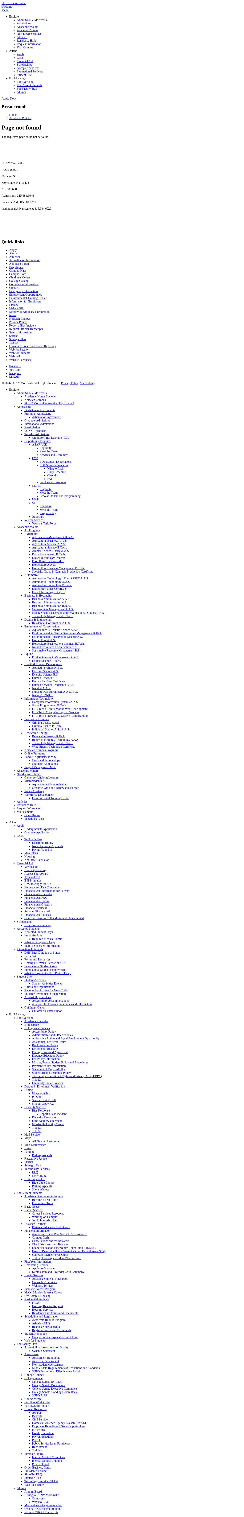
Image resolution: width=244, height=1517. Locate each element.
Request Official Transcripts (26, 329)
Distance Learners (35, 1223)
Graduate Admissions (37, 420)
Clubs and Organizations (39, 987)
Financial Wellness (35, 908)
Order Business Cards (37, 1467)
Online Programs (34, 753)
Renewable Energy (35, 732)
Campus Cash (40, 1237)
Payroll (36, 1440)
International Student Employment (45, 969)
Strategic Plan (17, 339)
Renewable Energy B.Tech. (48, 736)
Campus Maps (17, 270)
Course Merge (33, 1398)
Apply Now (9, 98)
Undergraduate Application (40, 829)
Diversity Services (35, 1107)
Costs (20, 57)
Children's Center (19, 277)
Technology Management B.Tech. (52, 616)
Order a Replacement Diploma (42, 1508)
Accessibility (87, 383)
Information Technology (39, 698)
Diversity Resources (44, 1117)
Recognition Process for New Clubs (46, 990)
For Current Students (29, 85)
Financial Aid (25, 61)
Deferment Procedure (45, 1048)
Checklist (53, 475)
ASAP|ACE (39, 444)
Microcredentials (34, 781)
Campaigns (39, 1498)
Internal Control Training (47, 1460)
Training (37, 1450)
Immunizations (33, 935)
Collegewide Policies (37, 1028)
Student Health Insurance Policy (51, 1072)
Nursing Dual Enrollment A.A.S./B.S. (55, 691)
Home (13, 114)
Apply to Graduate (43, 1268)
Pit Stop (37, 1096)
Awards (36, 1412)
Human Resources (35, 1409)
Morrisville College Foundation (43, 1505)
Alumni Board (33, 1491)
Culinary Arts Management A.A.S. (53, 609)
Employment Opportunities (25, 294)
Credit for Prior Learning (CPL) (51, 437)
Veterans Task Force (44, 523)
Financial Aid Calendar (38, 894)
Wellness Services (43, 1285)
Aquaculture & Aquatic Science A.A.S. (55, 629)
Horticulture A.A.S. (44, 564)
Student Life (24, 74)
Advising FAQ (41, 1323)
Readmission (32, 427)
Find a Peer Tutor (42, 1203)
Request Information (29, 44)
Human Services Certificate (48, 681)
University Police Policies (47, 1083)
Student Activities (35, 980)
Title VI (36, 1131)
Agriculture (31, 533)
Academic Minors (27, 30)
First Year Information (37, 1261)
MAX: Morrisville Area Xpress (43, 1292)
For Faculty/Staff (27, 88)
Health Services (33, 1275)
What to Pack (55, 468)
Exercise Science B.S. (45, 674)
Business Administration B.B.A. (51, 605)
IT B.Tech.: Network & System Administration (60, 715)
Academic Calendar (36, 1021)
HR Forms (38, 1429)
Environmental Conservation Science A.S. (57, 636)
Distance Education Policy (48, 1055)
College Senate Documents (48, 1385)
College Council (34, 1374)
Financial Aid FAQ (35, 897)
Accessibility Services (37, 997)
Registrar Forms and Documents (51, 1330)
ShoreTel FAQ (33, 1474)
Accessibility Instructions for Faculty (46, 1347)
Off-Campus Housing (37, 1295)
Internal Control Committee (48, 1457)
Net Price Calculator (36, 859)
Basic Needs (31, 1206)
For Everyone (25, 81)
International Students (30, 71)
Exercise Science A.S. (45, 671)
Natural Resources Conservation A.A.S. (56, 647)
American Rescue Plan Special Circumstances (59, 1234)
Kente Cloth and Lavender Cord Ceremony (58, 1271)
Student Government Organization (45, 993)
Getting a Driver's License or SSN (45, 962)
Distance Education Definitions (51, 1227)
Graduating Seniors (36, 1265)
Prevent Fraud (40, 1464)
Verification (31, 866)
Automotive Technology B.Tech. (52, 585)
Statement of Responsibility (48, 1069)
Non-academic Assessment (48, 1364)
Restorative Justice (35, 1158)
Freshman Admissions (37, 413)
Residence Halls (26, 40)
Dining (28, 1090)
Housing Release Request (47, 1306)
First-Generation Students (39, 410)
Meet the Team (49, 451)
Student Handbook (35, 1333)
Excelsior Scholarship (37, 925)
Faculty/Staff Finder (36, 1405)
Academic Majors (27, 26)
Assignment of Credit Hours (49, 1041)
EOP (35, 458)
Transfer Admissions (36, 434)
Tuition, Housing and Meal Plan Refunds (56, 1258)
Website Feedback (20, 359)
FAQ (50, 478)
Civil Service (40, 1419)
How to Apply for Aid (37, 884)
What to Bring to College (39, 942)
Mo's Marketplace (35, 1144)
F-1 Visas (30, 956)
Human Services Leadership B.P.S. (53, 684)
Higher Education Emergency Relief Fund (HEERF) (64, 1247)
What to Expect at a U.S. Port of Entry (47, 973)
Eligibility (45, 448)
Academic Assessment (45, 1361)
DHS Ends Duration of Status (42, 952)
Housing (29, 856)
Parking (29, 1151)
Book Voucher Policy (45, 1045)
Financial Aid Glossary (38, 904)
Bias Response (41, 1110)
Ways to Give (40, 1501)
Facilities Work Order (37, 1402)
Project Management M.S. (40, 767)
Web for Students (19, 353)
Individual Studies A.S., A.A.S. (51, 729)
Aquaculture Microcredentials (50, 784)
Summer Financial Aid (37, 911)
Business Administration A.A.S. (51, 599)
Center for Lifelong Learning (41, 777)
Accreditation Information (24, 260)
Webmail (14, 356)
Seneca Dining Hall (44, 1100)
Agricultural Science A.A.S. (49, 544)
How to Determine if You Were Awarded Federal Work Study (69, 1251)
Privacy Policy (18, 322)
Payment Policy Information (49, 1065)
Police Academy (34, 791)
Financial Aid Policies (37, 914)
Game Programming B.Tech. (49, 705)
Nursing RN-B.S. (42, 695)
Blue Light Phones (43, 1182)
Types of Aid (32, 877)
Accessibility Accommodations (50, 1000)
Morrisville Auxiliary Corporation (29, 311)
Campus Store (17, 274)
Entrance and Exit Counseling (42, 887)
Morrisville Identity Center (48, 1124)
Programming (48, 513)
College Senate (33, 1378)
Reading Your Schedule (46, 1326)
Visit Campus (25, 47)
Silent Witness (40, 1189)
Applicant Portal (19, 263)
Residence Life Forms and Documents (55, 1313)
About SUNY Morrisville (32, 20)
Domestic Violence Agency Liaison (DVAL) (59, 1422)
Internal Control (33, 1453)
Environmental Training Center (28, 298)
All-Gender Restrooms (45, 1141)
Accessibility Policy (44, 1031)
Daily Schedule (56, 472)
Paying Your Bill (42, 849)
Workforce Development (39, 794)
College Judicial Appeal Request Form (55, 1337)
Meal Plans (31, 853)
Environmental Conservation (41, 626)
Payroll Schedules (43, 1436)
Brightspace (16, 267)
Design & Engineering (37, 619)
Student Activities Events (47, 983)
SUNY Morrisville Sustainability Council (49, 403)
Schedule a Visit (34, 818)
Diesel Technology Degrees (48, 557)
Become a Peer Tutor (44, 1199)
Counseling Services (44, 1282)
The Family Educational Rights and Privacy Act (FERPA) (67, 1076)
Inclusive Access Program (39, 1289)
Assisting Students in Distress (49, 1278)
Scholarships (24, 64)
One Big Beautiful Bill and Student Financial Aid (54, 918)
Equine (28, 654)
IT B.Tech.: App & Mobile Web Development (59, 708)
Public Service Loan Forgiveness (52, 1443)
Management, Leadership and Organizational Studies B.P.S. (68, 612)
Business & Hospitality (38, 595)
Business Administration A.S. (49, 602)
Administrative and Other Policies (52, 1035)
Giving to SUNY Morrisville (41, 1495)
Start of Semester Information (42, 945)
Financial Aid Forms (36, 901)
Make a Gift (16, 308)
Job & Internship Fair (45, 1220)
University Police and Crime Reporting (32, 346)
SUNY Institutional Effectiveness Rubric (56, 1371)
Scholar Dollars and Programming (60, 496)
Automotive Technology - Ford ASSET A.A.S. (60, 578)
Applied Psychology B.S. (47, 667)
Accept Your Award (36, 873)
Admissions (24, 23)
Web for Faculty (19, 349)
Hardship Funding (35, 870)
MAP (35, 499)
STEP (35, 502)
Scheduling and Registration (41, 1316)
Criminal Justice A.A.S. (46, 722)
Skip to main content (14, 3)
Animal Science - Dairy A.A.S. (51, 551)
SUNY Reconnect (35, 430)
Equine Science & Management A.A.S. (55, 657)
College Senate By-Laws (47, 1381)
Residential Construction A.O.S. (51, 623)
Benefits (37, 1416)
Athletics (22, 37)
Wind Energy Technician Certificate (53, 746)
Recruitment (39, 1447)
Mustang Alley (41, 1093)
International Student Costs (40, 966)
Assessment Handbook (46, 1357)
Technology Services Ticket (41, 1481)
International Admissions (39, 424)
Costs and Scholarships (46, 760)
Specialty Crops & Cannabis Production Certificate (62, 571)
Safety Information (20, 332)
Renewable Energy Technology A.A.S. (55, 739)
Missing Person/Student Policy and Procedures (60, 1062)
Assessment (31, 1354)
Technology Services (37, 1168)
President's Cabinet (35, 1471)
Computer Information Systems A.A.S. (55, 702)
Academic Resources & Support (43, 1196)
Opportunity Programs (37, 441)
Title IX (13, 342)
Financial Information (37, 1230)
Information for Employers (25, 301)
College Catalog (19, 280)
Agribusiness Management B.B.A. (53, 537)
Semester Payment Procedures (50, 1254)
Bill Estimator (32, 880)
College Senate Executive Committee (54, 1388)
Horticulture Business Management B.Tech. (58, 568)
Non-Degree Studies (29, 33)
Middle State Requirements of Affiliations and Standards (66, 1368)
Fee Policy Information (46, 1059)
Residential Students (36, 1299)
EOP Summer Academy (54, 465)
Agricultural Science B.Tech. (49, 547)
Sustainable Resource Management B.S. (56, 650)
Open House (32, 815)
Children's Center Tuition (47, 1011)
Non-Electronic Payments (47, 846)
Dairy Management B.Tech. (49, 554)
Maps (27, 1138)
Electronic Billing (42, 842)
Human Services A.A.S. (46, 678)
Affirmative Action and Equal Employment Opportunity (65, 1038)
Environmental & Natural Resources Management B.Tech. (67, 633)
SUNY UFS (39, 1395)
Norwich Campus (19, 318)
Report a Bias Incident (22, 325)
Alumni (21, 92)
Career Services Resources (48, 1213)
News (12, 315)
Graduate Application (37, 832)
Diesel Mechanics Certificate (49, 588)
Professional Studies (36, 719)
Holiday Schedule (43, 1433)
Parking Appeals (42, 1155)
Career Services (33, 1210)
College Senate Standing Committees (54, 1392)
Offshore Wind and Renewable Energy (55, 787)
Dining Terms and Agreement (50, 1052)
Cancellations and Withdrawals (50, 1241)
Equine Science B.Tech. (46, 660)
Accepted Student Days (38, 932)
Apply (20, 54)
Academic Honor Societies (40, 396)
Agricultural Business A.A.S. (49, 540)
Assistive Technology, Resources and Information (62, 1004)
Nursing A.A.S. (41, 688)
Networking (39, 1175)
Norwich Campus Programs (41, 750)
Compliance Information (24, 284)
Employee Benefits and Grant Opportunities (58, 1426)
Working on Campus (44, 1217)
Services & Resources (53, 482)
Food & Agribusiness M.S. (48, 561)
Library (13, 304)
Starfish (13, 335)
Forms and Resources (37, 959)
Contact (13, 287)
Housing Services (42, 1309)
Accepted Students (28, 68)
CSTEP (36, 485)
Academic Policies (20, 118)
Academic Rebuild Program (49, 1320)
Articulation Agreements (46, 417)
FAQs (35, 1302)
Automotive (31, 575)
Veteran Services (34, 520)
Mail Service (32, 1134)
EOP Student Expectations (55, 461)
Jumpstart (37, 516)
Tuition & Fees (33, 839)
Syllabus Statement (43, 1350)
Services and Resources (54, 454)
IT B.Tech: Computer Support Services (55, 712)
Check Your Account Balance (50, 1244)
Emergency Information (23, 291)
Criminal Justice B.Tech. (47, 726)
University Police (34, 1179)
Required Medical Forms (47, 938)
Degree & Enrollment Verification (44, 1086)
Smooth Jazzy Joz (43, 1103)
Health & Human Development (43, 664)
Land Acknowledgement (47, 1120)
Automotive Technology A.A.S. (51, 581)
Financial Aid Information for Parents (46, 890)
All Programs (32, 530)
